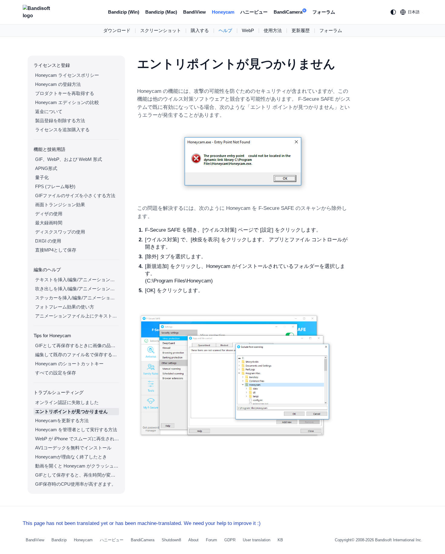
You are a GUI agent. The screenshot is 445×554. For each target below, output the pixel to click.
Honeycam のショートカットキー (69, 363)
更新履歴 (301, 30)
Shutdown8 (171, 540)
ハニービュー (254, 12)
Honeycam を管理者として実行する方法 (76, 429)
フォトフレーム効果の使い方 (64, 306)
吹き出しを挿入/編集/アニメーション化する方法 (77, 288)
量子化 (42, 177)
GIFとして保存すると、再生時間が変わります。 (77, 474)
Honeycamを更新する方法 (62, 420)
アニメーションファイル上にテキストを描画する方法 (77, 315)
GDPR (230, 540)
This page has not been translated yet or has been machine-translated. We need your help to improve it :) (142, 523)
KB (280, 540)
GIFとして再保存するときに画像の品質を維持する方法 (77, 345)
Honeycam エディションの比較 (67, 102)
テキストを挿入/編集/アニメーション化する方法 (77, 279)
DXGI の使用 (48, 240)
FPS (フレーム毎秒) (55, 186)
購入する (200, 30)
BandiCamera (289, 12)
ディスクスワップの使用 (60, 231)
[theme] (393, 12)
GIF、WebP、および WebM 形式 (68, 159)
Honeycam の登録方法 (58, 84)
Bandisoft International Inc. (398, 540)
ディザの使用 (48, 213)
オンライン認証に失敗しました (67, 402)
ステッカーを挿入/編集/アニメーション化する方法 (77, 297)
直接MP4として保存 (55, 250)
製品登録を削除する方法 (60, 120)
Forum (211, 540)
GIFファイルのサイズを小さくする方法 (75, 195)
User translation (256, 540)
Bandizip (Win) (123, 12)
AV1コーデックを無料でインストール (73, 447)
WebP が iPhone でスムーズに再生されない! (77, 438)
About (193, 540)
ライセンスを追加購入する (62, 129)
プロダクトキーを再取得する (64, 93)
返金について (48, 111)
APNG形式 (46, 168)
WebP (248, 30)
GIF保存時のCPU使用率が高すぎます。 (75, 484)
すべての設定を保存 (55, 372)
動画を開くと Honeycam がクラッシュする (77, 465)
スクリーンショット (160, 30)
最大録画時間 (48, 222)
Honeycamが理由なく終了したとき (71, 456)
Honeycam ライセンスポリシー (67, 75)
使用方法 (273, 30)
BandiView (194, 12)
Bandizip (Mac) (161, 12)
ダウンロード (116, 30)
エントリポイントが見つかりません (71, 411)
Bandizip (59, 540)
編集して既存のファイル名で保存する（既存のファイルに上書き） (77, 354)
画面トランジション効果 (60, 204)
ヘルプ (225, 30)
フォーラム (323, 12)
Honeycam (223, 12)
